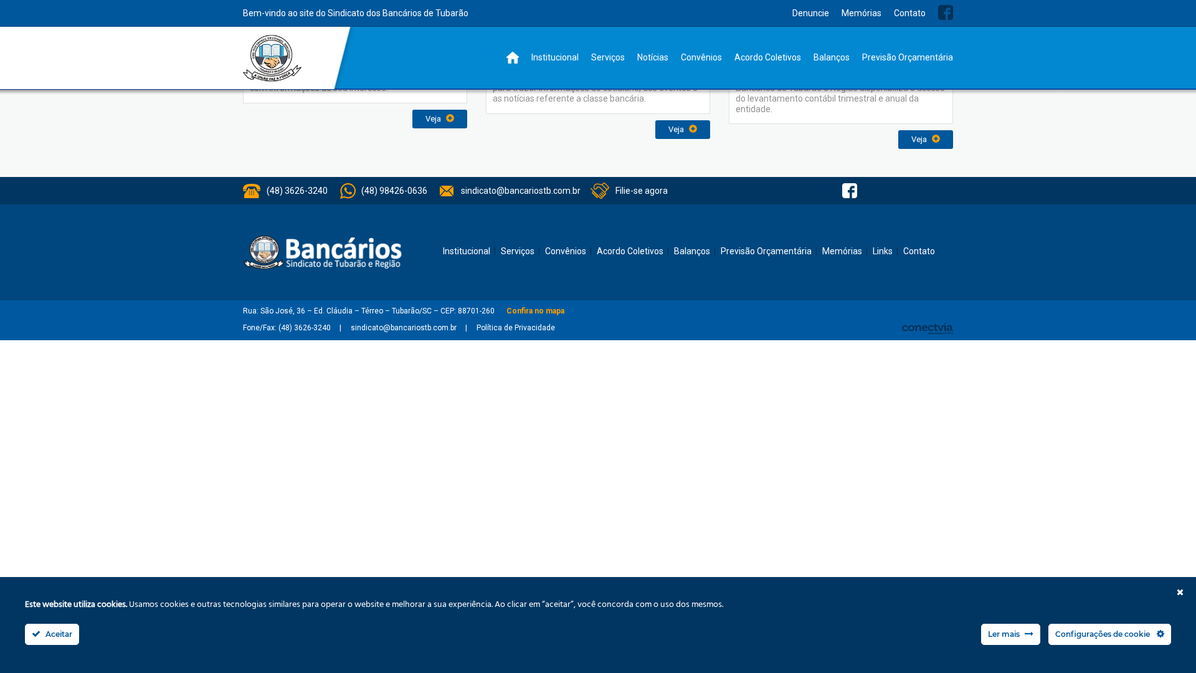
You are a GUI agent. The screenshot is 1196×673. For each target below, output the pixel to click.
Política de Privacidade (516, 327)
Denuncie (810, 13)
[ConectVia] (927, 329)
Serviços (608, 57)
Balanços (832, 57)
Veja (434, 118)
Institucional (555, 57)
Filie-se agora (641, 191)
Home (512, 58)
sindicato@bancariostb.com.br (521, 191)
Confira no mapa (535, 311)
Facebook (945, 12)
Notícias (652, 57)
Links (883, 251)
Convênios (701, 57)
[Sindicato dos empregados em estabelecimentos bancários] (272, 58)
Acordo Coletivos (767, 57)
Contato (910, 13)
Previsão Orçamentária (907, 57)
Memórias (861, 13)
